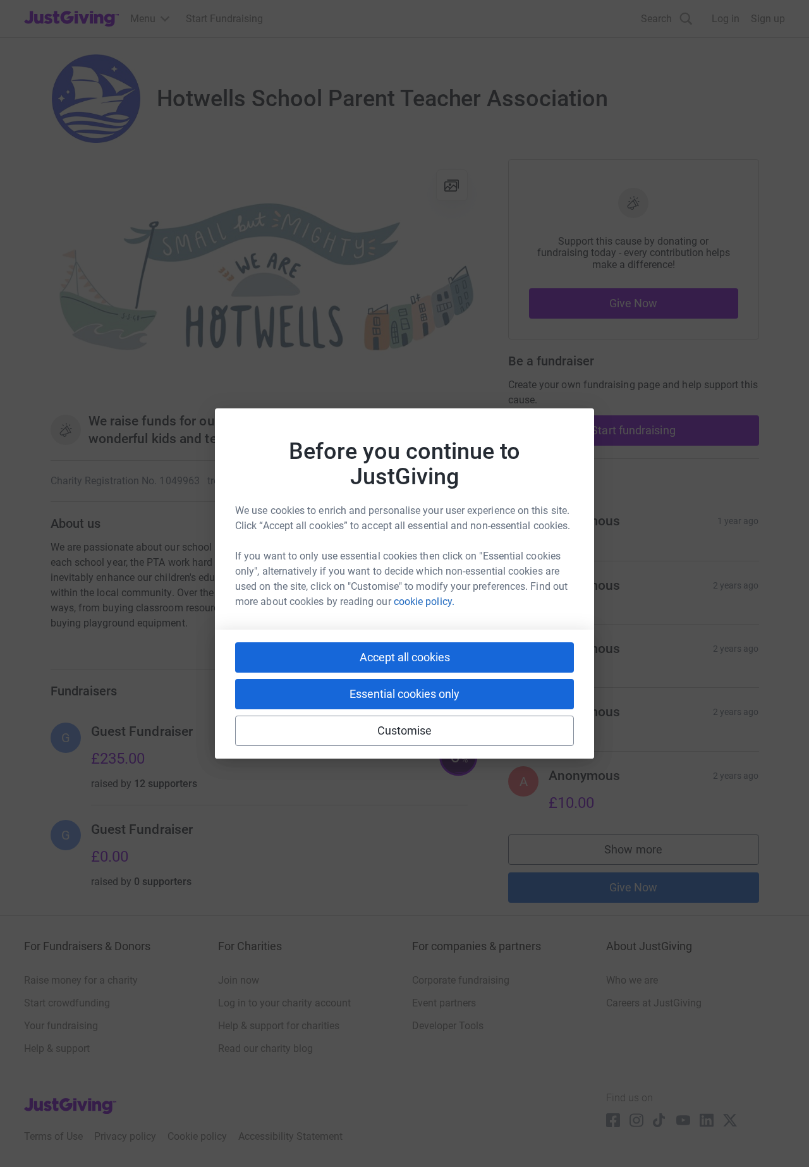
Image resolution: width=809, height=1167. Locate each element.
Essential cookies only (404, 693)
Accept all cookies (405, 657)
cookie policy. (424, 602)
